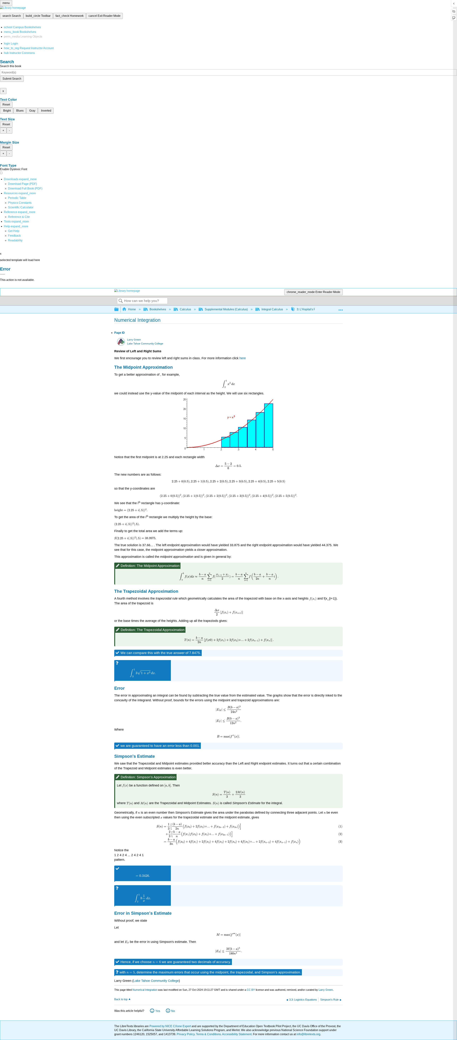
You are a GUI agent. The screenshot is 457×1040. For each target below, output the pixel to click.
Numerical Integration (144, 989)
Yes (157, 1011)
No (173, 1011)
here (242, 358)
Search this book (10, 66)
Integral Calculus (272, 309)
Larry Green (134, 339)
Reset (6, 104)
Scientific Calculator (20, 207)
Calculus (185, 309)
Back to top (120, 999)
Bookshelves (158, 309)
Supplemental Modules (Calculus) (226, 309)
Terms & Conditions (208, 1034)
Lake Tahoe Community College (145, 343)
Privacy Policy (186, 1034)
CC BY (251, 989)
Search (120, 301)
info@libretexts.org (308, 1034)
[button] (14, 235)
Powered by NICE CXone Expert (170, 1026)
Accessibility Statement (237, 1034)
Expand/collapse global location (340, 308)
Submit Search (11, 78)
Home (132, 309)
